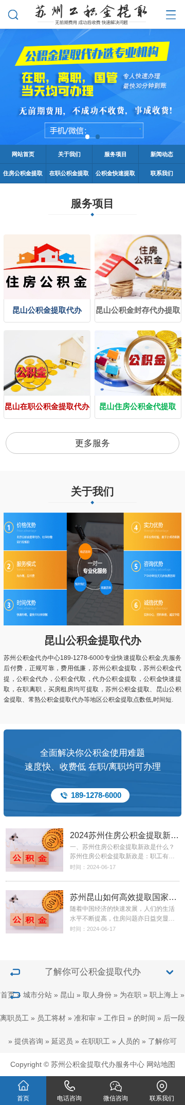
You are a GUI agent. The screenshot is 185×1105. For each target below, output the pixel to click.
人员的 (129, 1041)
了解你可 (162, 1041)
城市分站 (37, 995)
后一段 (174, 1018)
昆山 (67, 995)
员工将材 (51, 1018)
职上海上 (164, 995)
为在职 (130, 995)
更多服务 (92, 443)
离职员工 (14, 1018)
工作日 (114, 1018)
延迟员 (62, 1041)
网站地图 (160, 1064)
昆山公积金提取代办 (92, 640)
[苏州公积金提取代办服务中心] (92, 12)
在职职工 (95, 1041)
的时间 (144, 1018)
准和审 (85, 1018)
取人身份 (97, 995)
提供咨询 (28, 1041)
